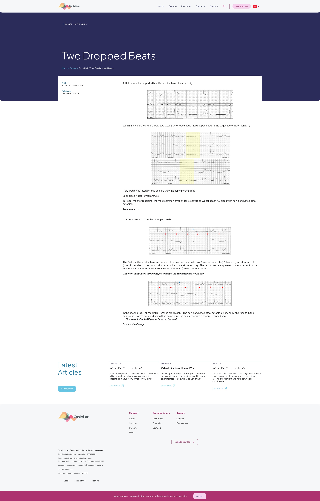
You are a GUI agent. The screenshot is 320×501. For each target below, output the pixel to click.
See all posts (67, 388)
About (161, 6)
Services (173, 6)
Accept (199, 496)
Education (200, 6)
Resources (186, 6)
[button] (256, 6)
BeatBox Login (242, 6)
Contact (214, 6)
